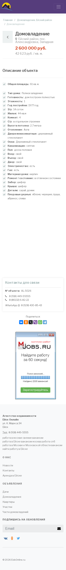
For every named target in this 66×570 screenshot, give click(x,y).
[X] (31, 322)
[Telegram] (45, 322)
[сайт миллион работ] (35, 365)
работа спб (48, 441)
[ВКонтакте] (21, 322)
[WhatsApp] (40, 322)
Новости (8, 465)
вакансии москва (31, 441)
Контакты (8, 470)
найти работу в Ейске (15, 448)
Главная (8, 20)
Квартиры (9, 501)
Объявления (12, 483)
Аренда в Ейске (12, 475)
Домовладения (12, 496)
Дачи (6, 491)
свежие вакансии (33, 437)
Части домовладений (15, 512)
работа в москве (12, 437)
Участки (7, 506)
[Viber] (35, 322)
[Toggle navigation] (58, 6)
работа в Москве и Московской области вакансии (32, 445)
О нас (7, 457)
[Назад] (8, 37)
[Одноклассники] (26, 322)
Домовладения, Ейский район (34, 20)
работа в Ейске (12, 441)
